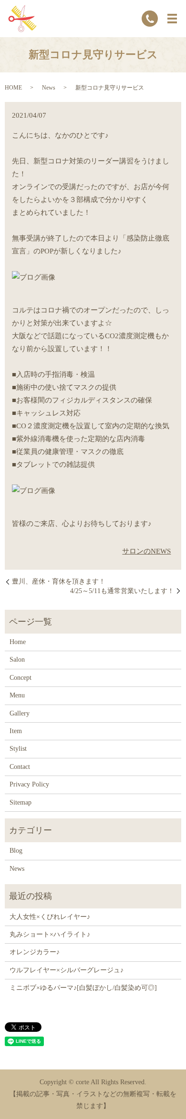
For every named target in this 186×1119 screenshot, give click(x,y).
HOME (13, 87)
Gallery (20, 713)
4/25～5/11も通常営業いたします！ (122, 591)
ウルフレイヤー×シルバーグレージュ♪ (67, 970)
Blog (16, 850)
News (48, 87)
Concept (20, 677)
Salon (17, 659)
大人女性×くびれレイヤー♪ (50, 916)
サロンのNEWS (146, 551)
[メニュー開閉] (172, 18)
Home (18, 641)
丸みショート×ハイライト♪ (50, 934)
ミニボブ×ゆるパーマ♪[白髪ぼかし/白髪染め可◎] (83, 987)
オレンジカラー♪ (35, 952)
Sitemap (20, 802)
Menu (17, 695)
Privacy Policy (29, 784)
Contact (20, 766)
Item (16, 731)
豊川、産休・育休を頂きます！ (58, 581)
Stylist (18, 748)
